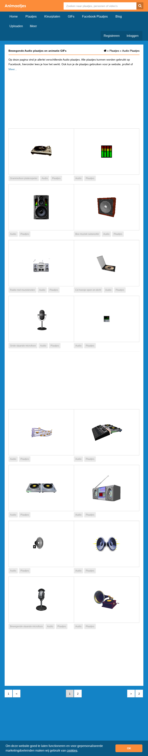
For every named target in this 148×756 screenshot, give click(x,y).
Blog (118, 16)
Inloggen (133, 35)
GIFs (71, 16)
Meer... (12, 69)
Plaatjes (31, 16)
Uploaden (16, 26)
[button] (79, 751)
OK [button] (129, 748)
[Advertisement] (74, 99)
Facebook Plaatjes (95, 16)
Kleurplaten (52, 16)
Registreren (112, 35)
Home (13, 16)
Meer (33, 26)
